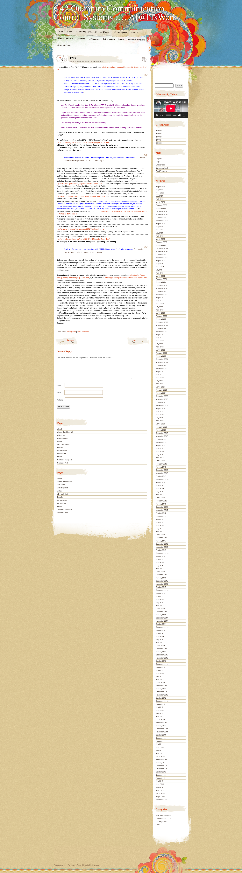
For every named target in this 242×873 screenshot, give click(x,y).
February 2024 (161, 279)
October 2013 (161, 661)
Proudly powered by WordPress (64, 865)
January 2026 (161, 208)
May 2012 (159, 713)
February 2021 (161, 390)
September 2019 (162, 442)
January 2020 (161, 430)
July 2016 (159, 559)
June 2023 (160, 303)
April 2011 (160, 753)
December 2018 (162, 470)
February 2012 (161, 722)
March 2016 (160, 571)
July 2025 (159, 226)
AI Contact (105, 31)
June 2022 (160, 340)
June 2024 (160, 266)
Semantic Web (63, 45)
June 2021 (160, 377)
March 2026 (160, 202)
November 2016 (162, 547)
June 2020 (160, 414)
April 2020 (160, 420)
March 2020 (160, 424)
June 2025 (160, 229)
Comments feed (162, 168)
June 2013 (160, 673)
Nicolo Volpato (94, 865)
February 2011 (161, 759)
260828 (159, 130)
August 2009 (160, 796)
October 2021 (161, 365)
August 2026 (160, 186)
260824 (159, 140)
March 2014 (160, 645)
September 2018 (162, 479)
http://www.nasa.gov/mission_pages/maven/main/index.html (79, 183)
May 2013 (159, 676)
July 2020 (159, 411)
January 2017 (161, 541)
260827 (159, 133)
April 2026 (160, 199)
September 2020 (162, 405)
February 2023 (161, 316)
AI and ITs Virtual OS (86, 31)
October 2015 (161, 587)
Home (60, 31)
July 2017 (159, 522)
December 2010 (162, 765)
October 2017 (161, 513)
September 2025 (162, 220)
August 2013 (160, 667)
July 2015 (159, 596)
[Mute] (179, 115)
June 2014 (160, 636)
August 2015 (160, 593)
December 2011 (162, 728)
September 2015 (162, 590)
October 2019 (161, 439)
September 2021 (162, 368)
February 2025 (161, 242)
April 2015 (160, 605)
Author (134, 32)
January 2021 (161, 393)
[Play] (157, 115)
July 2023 (159, 300)
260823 (159, 143)
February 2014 (161, 648)
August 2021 (160, 371)
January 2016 (161, 577)
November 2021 (162, 362)
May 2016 (159, 565)
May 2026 (159, 196)
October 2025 (161, 217)
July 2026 (159, 189)
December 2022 (162, 322)
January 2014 (161, 651)
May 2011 (159, 750)
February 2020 (161, 427)
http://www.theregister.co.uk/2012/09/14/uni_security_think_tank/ (81, 196)
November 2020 (162, 399)
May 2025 (159, 233)
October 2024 (161, 254)
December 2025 (162, 211)
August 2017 (160, 519)
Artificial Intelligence (163, 815)
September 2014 (162, 627)
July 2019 (159, 448)
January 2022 (161, 356)
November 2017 (162, 510)
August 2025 (160, 223)
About (69, 31)
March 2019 (160, 460)
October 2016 (161, 550)
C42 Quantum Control (164, 818)
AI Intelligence (120, 32)
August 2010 (160, 778)
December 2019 (162, 433)
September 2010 (162, 775)
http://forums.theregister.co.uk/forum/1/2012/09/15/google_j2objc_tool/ (83, 142)
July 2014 (159, 633)
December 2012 (162, 691)
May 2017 (159, 528)
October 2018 (161, 476)
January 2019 (161, 467)
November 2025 (162, 214)
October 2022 (161, 328)
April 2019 (160, 457)
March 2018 (160, 497)
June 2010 (160, 784)
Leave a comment (83, 331)
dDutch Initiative (65, 38)
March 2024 (160, 276)
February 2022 (161, 353)
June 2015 (160, 599)
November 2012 (162, 695)
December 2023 (162, 285)
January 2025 (161, 245)
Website (60, 399)
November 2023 (162, 288)
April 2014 (160, 642)
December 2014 (162, 618)
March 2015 (160, 608)
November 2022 (162, 325)
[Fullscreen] (184, 115)
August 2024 (160, 260)
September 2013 (162, 664)
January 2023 (161, 319)
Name (60, 385)
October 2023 (161, 291)
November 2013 (162, 658)
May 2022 (159, 343)
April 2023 (160, 310)
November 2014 (162, 621)
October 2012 (161, 698)
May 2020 (159, 417)
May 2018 (159, 491)
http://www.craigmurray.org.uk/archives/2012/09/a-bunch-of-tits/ (80, 229)
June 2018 (160, 488)
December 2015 (162, 581)
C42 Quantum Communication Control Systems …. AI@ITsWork (115, 12)
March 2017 (160, 534)
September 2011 (162, 738)
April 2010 (160, 790)
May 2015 (159, 602)
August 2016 (160, 556)
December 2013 (162, 654)
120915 (143, 58)
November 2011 (162, 731)
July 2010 (159, 781)
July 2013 (159, 670)
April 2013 (160, 679)
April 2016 (160, 568)
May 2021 (159, 380)
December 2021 (162, 359)
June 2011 (160, 747)
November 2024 (162, 251)
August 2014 (160, 630)
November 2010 (162, 768)
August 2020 (160, 408)
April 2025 (160, 236)
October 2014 (161, 624)
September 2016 (162, 553)
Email (59, 392)
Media (121, 39)
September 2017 (162, 516)
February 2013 (161, 685)
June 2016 (160, 562)
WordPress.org (161, 171)
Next (133, 341)
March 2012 (160, 719)
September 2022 (162, 331)
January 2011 (161, 762)
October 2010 (161, 772)
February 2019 (161, 464)
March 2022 (160, 350)
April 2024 (160, 273)
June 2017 (160, 525)
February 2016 (161, 574)
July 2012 (159, 707)
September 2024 (162, 257)
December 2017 (162, 507)
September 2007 (162, 799)
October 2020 (161, 402)
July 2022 (159, 337)
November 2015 (162, 584)
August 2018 (160, 482)
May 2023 (159, 306)
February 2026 (161, 205)
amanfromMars (98, 61)
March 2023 (160, 313)
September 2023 (162, 294)
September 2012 (162, 701)
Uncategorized (71, 331)
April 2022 (160, 347)
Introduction (109, 39)
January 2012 (161, 725)
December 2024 (162, 248)
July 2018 (159, 485)
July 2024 (159, 263)
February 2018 (161, 500)
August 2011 (160, 741)
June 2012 (160, 710)
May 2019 (159, 454)
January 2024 (161, 282)
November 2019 (162, 436)
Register (159, 158)
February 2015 (161, 611)
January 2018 (161, 504)
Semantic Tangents (136, 39)
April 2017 (160, 531)
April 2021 (160, 383)
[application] (171, 108)
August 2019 (160, 445)
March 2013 (160, 682)
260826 (159, 137)
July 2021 (159, 374)
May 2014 (159, 639)
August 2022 (160, 334)
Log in (158, 161)
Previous (70, 341)
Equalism (80, 38)
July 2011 (159, 744)
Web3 (158, 824)
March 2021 (160, 387)
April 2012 (160, 716)
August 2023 (160, 297)
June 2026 (160, 193)
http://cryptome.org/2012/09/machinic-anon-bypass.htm (126, 277)
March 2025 (160, 239)
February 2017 (161, 537)
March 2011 (160, 756)
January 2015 (161, 614)
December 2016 (162, 544)
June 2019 (160, 451)
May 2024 (159, 270)
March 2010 (160, 793)
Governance (94, 38)
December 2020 (162, 396)
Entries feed (160, 165)
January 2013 (161, 688)
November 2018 (162, 473)
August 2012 (160, 704)
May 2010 (159, 787)
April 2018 (160, 494)
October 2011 (161, 735)
